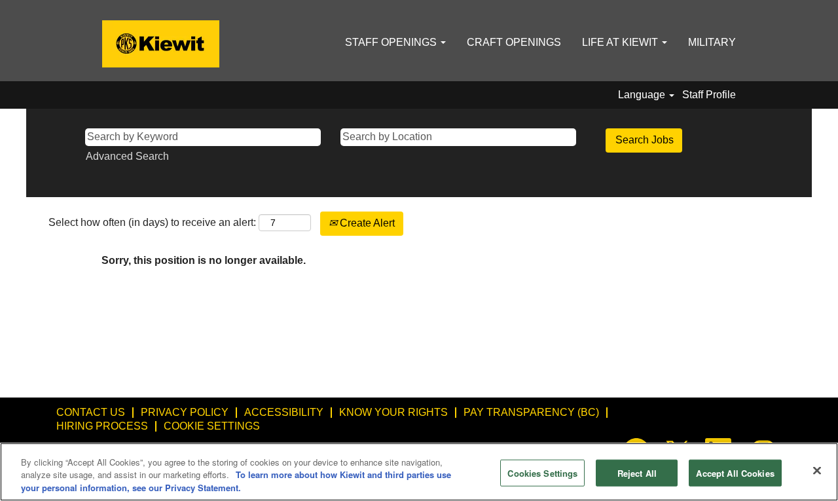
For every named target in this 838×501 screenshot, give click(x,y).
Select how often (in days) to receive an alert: (152, 222)
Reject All (637, 472)
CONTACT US (90, 412)
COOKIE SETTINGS (212, 426)
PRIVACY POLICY (184, 412)
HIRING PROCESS (102, 426)
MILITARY (712, 42)
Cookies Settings (542, 472)
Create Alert (366, 223)
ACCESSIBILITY (283, 412)
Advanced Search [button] (127, 156)
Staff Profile (709, 94)
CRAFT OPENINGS (514, 42)
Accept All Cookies (735, 472)
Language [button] (643, 94)
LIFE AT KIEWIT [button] (621, 42)
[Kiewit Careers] (160, 44)
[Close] (817, 470)
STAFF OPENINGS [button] (392, 42)
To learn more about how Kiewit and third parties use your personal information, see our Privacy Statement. (236, 481)
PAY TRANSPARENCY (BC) (531, 412)
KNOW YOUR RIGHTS (393, 412)
